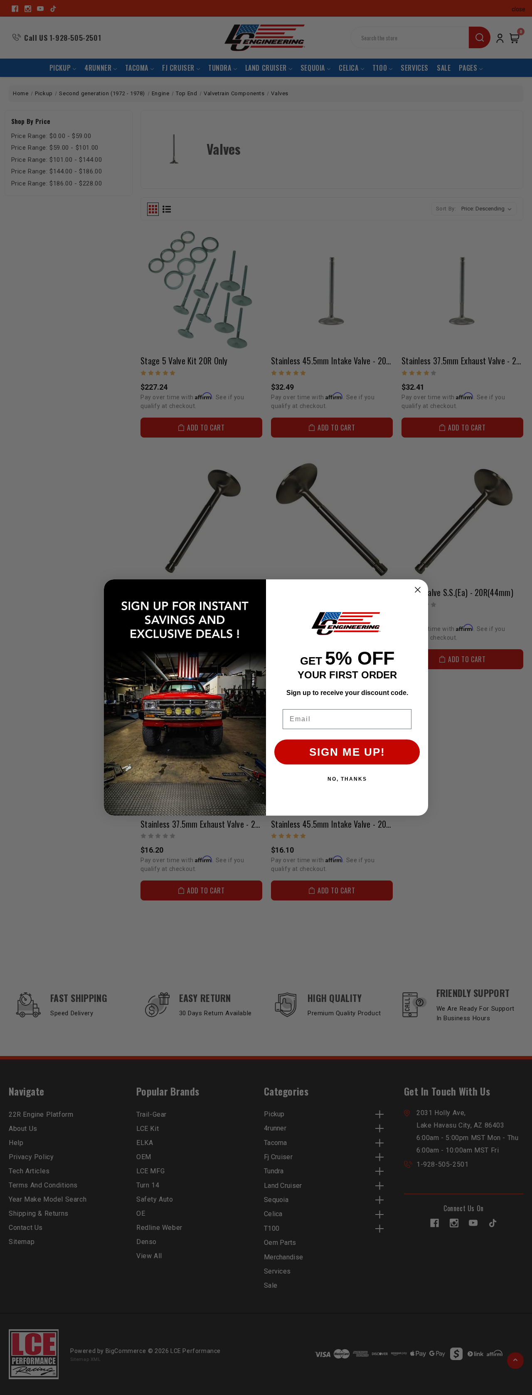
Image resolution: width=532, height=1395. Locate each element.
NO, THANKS (347, 779)
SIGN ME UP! (347, 752)
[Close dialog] (417, 590)
